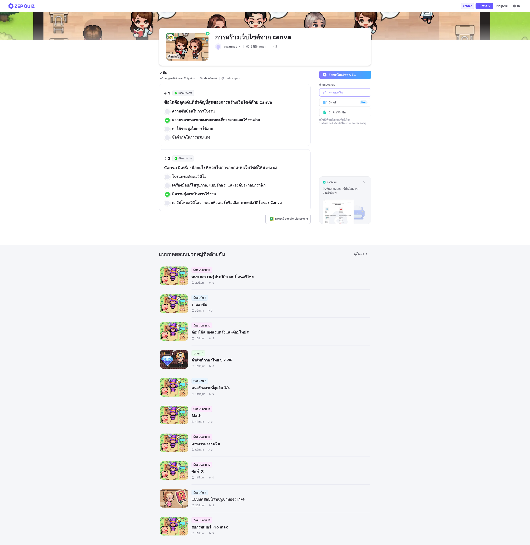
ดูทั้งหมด (359, 254)
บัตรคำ (347, 102)
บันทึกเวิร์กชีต (337, 112)
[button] (345, 200)
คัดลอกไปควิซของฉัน (342, 75)
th (518, 6)
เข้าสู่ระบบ (502, 6)
